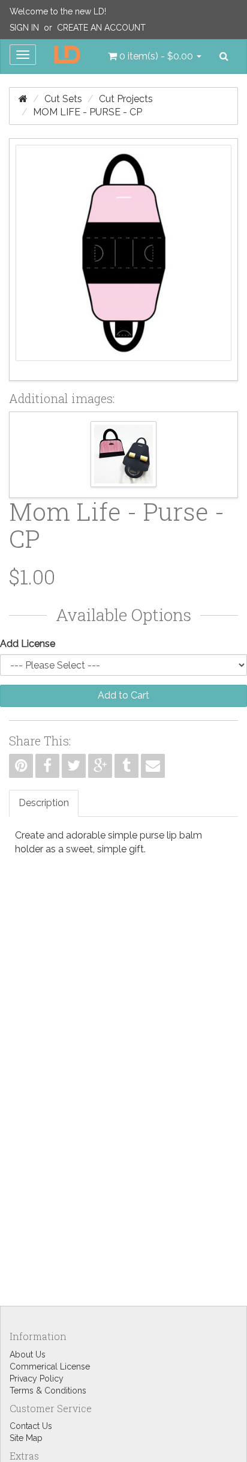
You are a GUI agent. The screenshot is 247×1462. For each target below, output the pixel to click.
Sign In (24, 27)
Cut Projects (126, 99)
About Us (28, 1354)
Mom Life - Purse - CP (87, 112)
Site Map (26, 1438)
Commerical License (50, 1366)
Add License (27, 643)
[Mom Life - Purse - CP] (123, 259)
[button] (154, 56)
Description (44, 802)
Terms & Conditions (48, 1390)
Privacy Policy (37, 1378)
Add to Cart (123, 695)
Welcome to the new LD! (58, 11)
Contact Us (31, 1426)
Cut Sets (63, 99)
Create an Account (101, 27)
